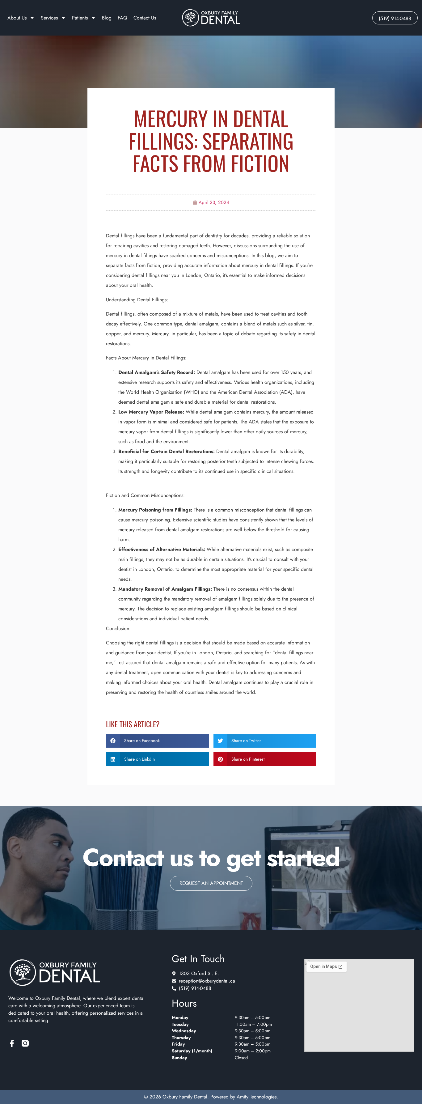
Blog (107, 17)
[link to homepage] (210, 18)
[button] (157, 741)
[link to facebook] (11, 1043)
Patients (80, 17)
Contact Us (144, 17)
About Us (17, 17)
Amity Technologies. (257, 1096)
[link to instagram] (25, 1043)
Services (49, 17)
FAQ (122, 17)
